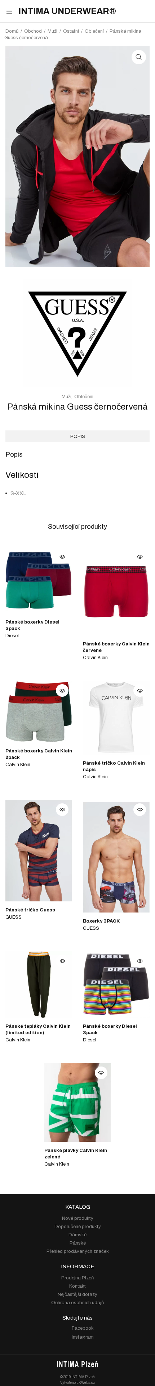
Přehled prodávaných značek (77, 1251)
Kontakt (77, 1286)
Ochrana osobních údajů (77, 1302)
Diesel (12, 635)
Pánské (78, 1243)
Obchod (33, 31)
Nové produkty (77, 1218)
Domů (11, 31)
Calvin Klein (95, 657)
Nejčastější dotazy (77, 1294)
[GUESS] (77, 385)
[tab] (77, 436)
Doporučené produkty (77, 1226)
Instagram (83, 1337)
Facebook (83, 1328)
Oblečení (94, 31)
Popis (77, 436)
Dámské (77, 1234)
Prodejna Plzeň (77, 1277)
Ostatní (71, 31)
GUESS (13, 917)
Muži (52, 31)
